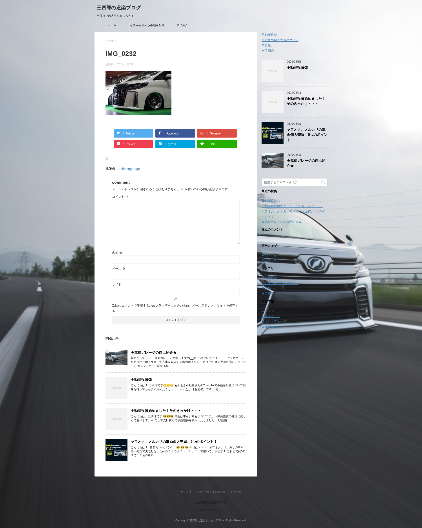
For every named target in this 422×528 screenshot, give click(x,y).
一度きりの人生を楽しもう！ (211, 510)
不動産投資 (269, 35)
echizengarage (129, 169)
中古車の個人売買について (280, 40)
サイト (116, 284)
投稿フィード (271, 316)
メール (118, 268)
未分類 (266, 45)
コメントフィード (274, 321)
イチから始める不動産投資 (147, 25)
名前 (117, 252)
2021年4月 (269, 255)
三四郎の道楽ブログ (119, 7)
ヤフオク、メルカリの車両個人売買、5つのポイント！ (174, 441)
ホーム (112, 25)
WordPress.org (272, 326)
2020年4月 (269, 260)
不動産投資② (141, 379)
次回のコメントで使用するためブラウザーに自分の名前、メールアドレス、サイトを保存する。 (175, 308)
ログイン (268, 311)
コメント (120, 196)
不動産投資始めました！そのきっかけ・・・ (166, 410)
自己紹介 (182, 25)
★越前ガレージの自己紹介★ (153, 352)
